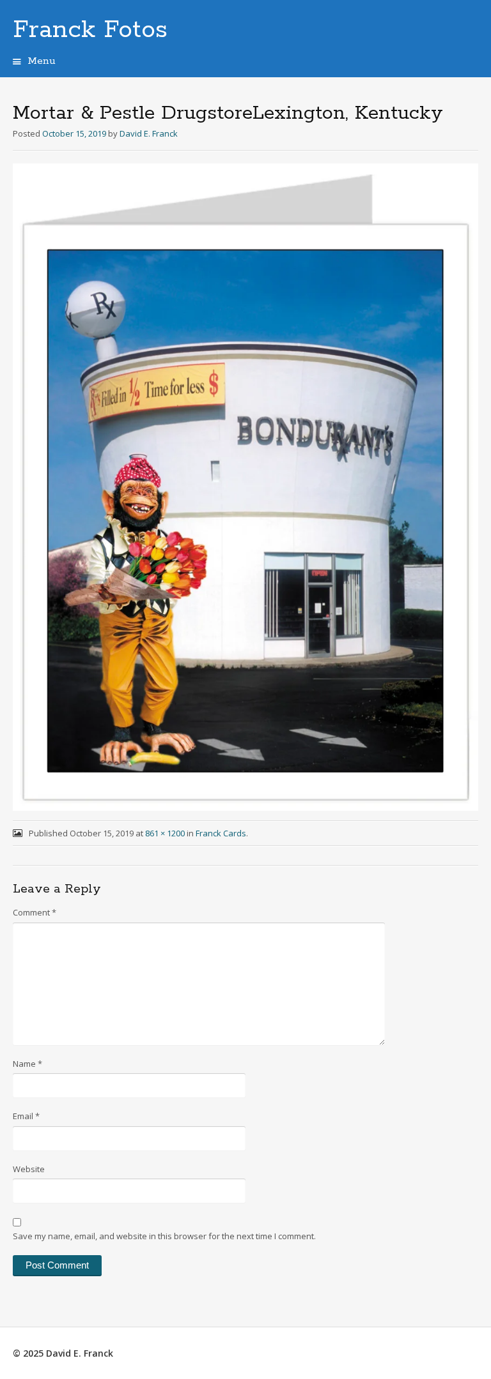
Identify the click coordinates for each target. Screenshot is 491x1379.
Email (26, 1116)
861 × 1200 (165, 833)
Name (27, 1063)
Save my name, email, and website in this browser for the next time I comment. (164, 1236)
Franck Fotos (90, 30)
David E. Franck (149, 133)
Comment (34, 912)
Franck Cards (221, 833)
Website (29, 1169)
